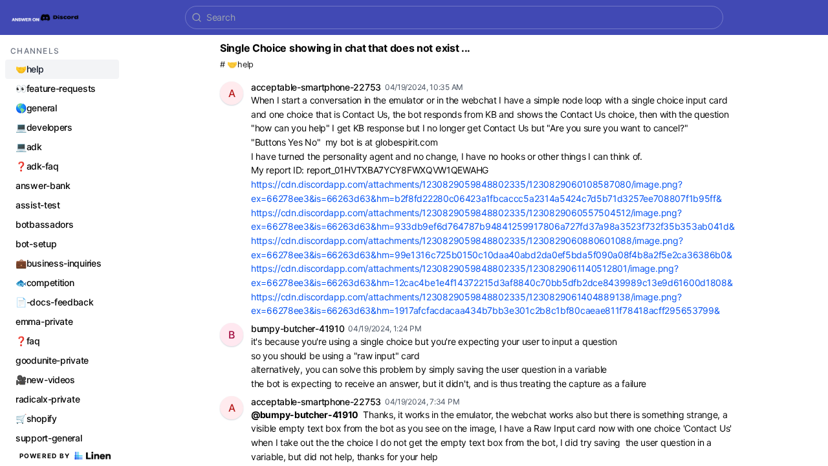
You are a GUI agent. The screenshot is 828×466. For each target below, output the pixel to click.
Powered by (45, 456)
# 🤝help (237, 64)
